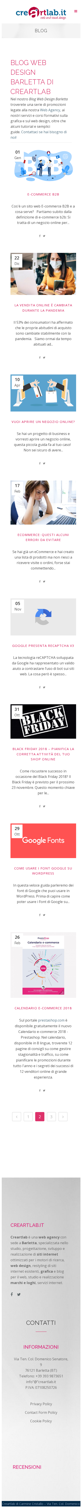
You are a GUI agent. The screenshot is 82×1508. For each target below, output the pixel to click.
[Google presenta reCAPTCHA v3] (43, 616)
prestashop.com (51, 1020)
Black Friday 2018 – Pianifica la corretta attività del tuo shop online (43, 754)
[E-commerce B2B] (43, 165)
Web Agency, (50, 110)
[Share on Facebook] (40, 236)
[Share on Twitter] (44, 236)
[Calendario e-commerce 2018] (43, 965)
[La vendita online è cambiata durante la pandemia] (43, 274)
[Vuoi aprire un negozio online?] (43, 393)
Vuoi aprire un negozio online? (43, 421)
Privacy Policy (41, 1404)
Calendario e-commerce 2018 (43, 1008)
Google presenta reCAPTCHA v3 (43, 645)
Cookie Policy (41, 1421)
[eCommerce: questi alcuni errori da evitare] (43, 502)
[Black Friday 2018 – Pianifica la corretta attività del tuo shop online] (43, 721)
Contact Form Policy (41, 1412)
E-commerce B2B (43, 194)
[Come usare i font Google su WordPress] (43, 840)
